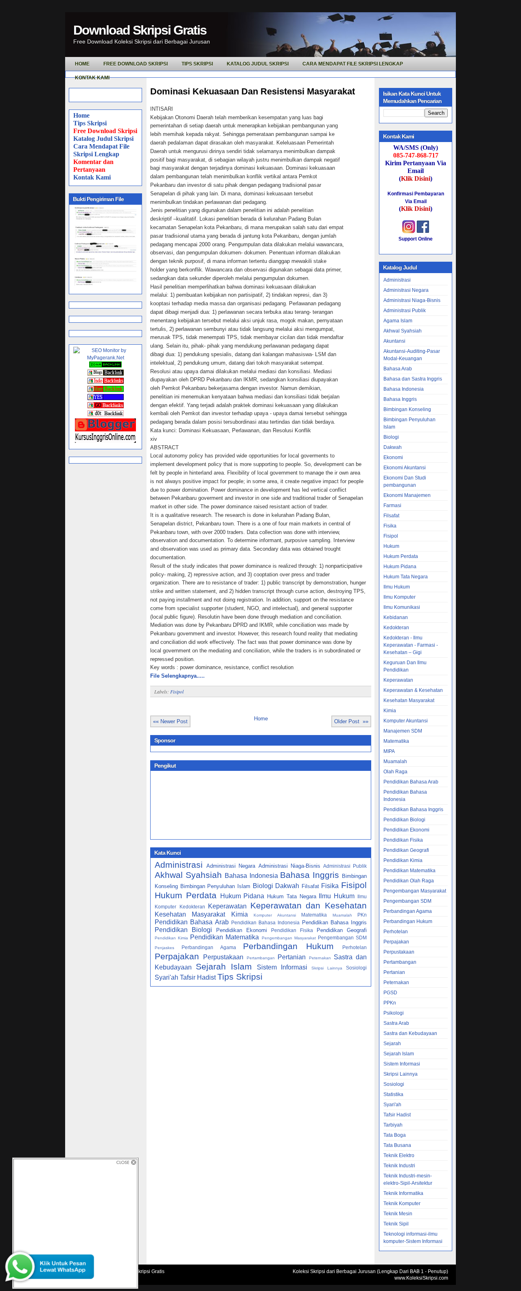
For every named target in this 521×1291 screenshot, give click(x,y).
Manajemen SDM (402, 731)
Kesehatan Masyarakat (190, 914)
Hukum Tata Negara (291, 896)
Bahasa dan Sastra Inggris (412, 379)
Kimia (239, 914)
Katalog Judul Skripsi (103, 138)
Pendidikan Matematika (224, 937)
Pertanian (292, 957)
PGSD (390, 993)
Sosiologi (356, 967)
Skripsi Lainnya (326, 968)
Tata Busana (397, 1145)
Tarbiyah (393, 1125)
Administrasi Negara (230, 866)
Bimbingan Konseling (407, 409)
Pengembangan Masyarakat (289, 938)
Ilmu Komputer (399, 597)
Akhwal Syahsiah (188, 875)
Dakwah (287, 885)
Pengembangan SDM (342, 937)
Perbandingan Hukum (288, 946)
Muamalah (342, 915)
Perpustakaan (223, 957)
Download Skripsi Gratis (139, 30)
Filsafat (310, 886)
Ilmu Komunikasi (401, 607)
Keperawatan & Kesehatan (413, 690)
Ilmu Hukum (337, 896)
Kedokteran (192, 906)
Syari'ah (166, 977)
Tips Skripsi (197, 64)
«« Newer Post (170, 721)
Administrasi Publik (345, 866)
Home (81, 115)
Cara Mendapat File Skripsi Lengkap (352, 64)
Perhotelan (354, 947)
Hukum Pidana (242, 896)
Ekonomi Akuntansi (404, 467)
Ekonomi (393, 457)
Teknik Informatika (403, 1193)
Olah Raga (395, 772)
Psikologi (393, 1013)
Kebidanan (395, 617)
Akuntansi (394, 341)
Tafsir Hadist (198, 977)
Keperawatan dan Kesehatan (308, 905)
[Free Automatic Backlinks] (105, 366)
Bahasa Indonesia (251, 875)
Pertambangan (261, 958)
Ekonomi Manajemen (407, 495)
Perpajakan (177, 956)
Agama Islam (397, 321)
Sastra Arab (396, 1023)
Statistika (393, 1094)
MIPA (389, 751)
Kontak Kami (92, 177)
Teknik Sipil (396, 1224)
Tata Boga (394, 1135)
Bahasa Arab (397, 369)
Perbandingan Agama (209, 947)
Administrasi (179, 864)
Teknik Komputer (401, 1203)
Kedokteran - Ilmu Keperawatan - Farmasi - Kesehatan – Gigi (410, 645)
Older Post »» (351, 721)
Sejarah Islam (224, 966)
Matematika (314, 914)
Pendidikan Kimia (171, 938)
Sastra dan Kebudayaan (410, 1033)
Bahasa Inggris (309, 875)
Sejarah (392, 1043)
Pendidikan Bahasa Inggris (334, 922)
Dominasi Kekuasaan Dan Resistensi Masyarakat (252, 91)
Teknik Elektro (398, 1155)
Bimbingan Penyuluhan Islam (215, 886)
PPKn (389, 1003)
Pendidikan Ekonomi (241, 930)
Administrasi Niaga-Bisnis (289, 866)
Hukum (391, 546)
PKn (362, 914)
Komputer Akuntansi (275, 915)
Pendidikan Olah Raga (408, 881)
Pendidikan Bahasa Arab (192, 922)
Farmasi (392, 505)
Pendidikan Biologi (183, 929)
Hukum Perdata (186, 895)
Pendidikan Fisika (292, 930)
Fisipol (177, 691)
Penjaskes (164, 947)
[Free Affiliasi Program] (105, 441)
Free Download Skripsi (135, 64)
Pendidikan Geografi (342, 930)
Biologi (263, 885)
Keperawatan (227, 906)
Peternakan (320, 958)
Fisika (330, 885)
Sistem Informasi (282, 967)
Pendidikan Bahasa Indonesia (265, 922)
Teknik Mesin (397, 1214)
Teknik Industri (399, 1165)
